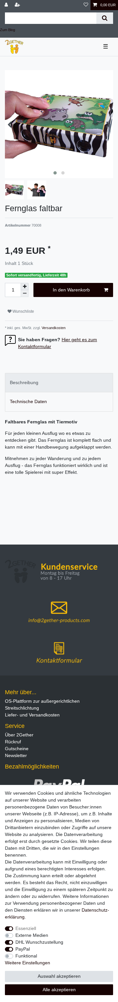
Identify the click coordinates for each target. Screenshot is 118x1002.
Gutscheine (17, 748)
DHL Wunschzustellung (39, 942)
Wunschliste (22, 311)
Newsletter (16, 755)
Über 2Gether (19, 734)
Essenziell (25, 928)
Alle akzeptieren (59, 989)
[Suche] (104, 18)
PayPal (22, 949)
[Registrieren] (18, 5)
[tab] (59, 382)
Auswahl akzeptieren (59, 976)
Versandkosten (53, 328)
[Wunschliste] (85, 5)
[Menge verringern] (25, 293)
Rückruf (13, 741)
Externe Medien (31, 935)
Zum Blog (7, 30)
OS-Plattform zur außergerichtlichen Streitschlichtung (42, 704)
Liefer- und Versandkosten (32, 714)
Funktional (26, 955)
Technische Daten (28, 401)
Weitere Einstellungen (27, 962)
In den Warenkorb (71, 289)
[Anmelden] (6, 5)
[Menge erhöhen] (25, 286)
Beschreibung (24, 382)
